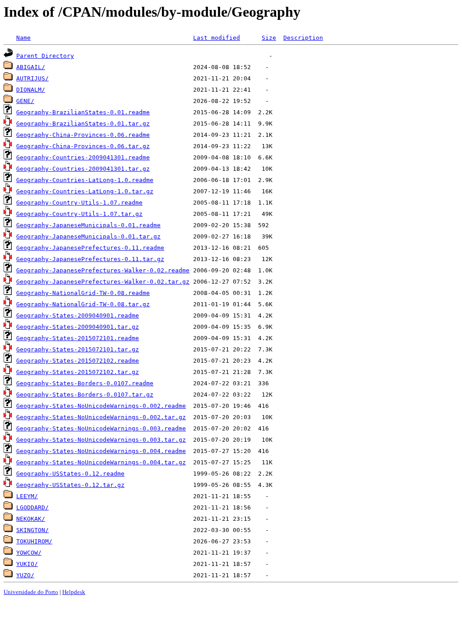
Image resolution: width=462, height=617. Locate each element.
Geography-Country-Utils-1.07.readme (79, 202)
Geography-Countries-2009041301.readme (83, 157)
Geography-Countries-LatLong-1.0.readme (84, 180)
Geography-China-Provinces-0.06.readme (83, 134)
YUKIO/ (27, 564)
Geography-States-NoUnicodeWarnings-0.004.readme (101, 451)
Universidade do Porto (31, 592)
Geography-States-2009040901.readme (77, 315)
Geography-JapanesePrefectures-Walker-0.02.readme (102, 270)
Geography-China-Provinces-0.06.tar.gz (83, 146)
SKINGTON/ (32, 530)
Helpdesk (73, 592)
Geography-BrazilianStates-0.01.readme (83, 112)
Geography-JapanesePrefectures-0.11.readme (90, 247)
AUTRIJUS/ (32, 78)
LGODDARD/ (32, 507)
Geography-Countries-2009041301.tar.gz (83, 168)
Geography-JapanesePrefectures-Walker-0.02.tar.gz (102, 281)
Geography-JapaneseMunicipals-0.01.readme (88, 225)
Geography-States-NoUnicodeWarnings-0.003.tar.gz (101, 439)
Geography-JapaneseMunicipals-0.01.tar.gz (88, 236)
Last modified (216, 37)
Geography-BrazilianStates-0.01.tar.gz (83, 123)
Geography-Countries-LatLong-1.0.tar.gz (84, 191)
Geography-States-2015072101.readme (77, 338)
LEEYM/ (27, 496)
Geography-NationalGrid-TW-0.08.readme (83, 293)
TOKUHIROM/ (34, 541)
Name (23, 37)
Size (269, 37)
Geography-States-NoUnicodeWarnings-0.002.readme (101, 405)
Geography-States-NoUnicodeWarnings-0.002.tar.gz (101, 417)
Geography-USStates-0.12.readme (70, 473)
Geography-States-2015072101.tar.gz (77, 349)
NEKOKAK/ (30, 518)
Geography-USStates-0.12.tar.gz (70, 484)
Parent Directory (45, 55)
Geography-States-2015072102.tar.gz (77, 372)
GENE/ (25, 101)
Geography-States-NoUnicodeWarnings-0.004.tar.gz (101, 462)
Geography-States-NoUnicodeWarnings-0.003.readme (101, 428)
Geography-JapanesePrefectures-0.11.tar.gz (90, 259)
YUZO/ (25, 575)
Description (303, 37)
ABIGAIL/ (30, 67)
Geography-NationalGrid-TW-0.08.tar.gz (83, 304)
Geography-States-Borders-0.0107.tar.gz (84, 394)
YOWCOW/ (29, 552)
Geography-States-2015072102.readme (77, 360)
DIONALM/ (30, 89)
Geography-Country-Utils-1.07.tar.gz (79, 213)
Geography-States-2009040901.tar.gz (77, 326)
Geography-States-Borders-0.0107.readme (84, 383)
